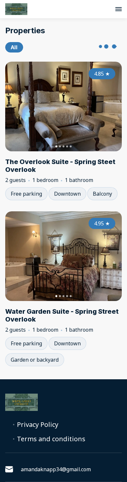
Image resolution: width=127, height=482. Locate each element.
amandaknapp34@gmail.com (56, 469)
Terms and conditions (51, 439)
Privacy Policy (37, 424)
